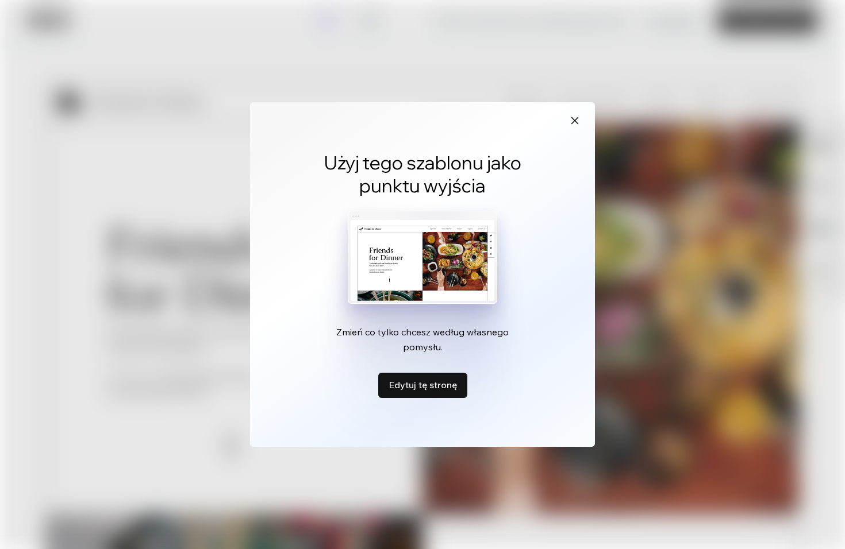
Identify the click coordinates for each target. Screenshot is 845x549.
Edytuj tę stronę (423, 385)
